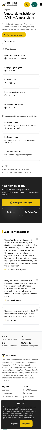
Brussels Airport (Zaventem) (13, 375)
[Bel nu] (27, 4)
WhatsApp (32, 212)
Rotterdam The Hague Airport (14, 367)
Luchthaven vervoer (10, 397)
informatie (30, 418)
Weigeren (14, 424)
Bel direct (11, 41)
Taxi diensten (7, 393)
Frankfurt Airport (31, 372)
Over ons (5, 390)
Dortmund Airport (15, 372)
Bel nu (12, 212)
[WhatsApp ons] (34, 4)
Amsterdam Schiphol (23, 365)
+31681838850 (31, 390)
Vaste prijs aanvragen (13, 35)
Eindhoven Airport (20, 362)
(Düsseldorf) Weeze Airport (19, 370)
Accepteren (26, 424)
